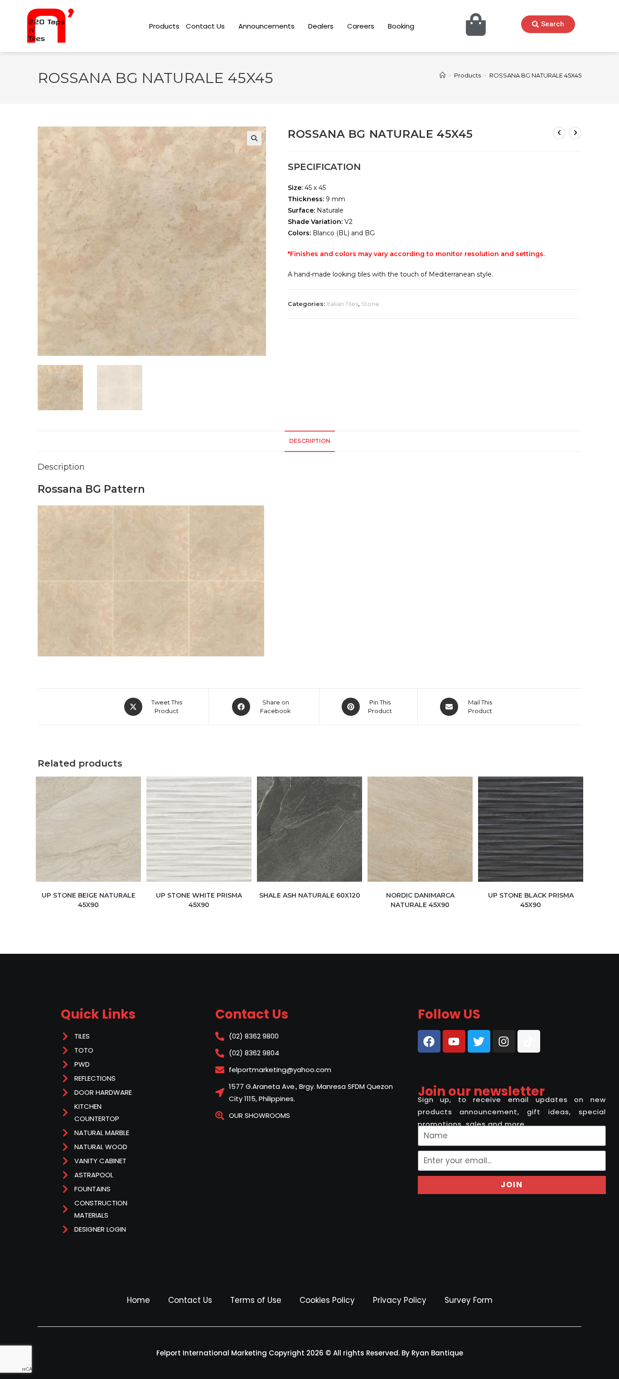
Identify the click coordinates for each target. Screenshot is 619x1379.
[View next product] (575, 132)
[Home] (442, 75)
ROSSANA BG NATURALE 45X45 (535, 75)
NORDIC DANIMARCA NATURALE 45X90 (420, 900)
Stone (370, 303)
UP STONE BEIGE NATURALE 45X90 (88, 900)
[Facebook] (429, 1041)
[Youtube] (454, 1041)
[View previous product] (559, 132)
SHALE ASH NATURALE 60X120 (309, 895)
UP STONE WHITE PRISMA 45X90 (199, 900)
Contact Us (190, 1300)
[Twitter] (479, 1041)
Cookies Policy (327, 1300)
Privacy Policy (399, 1300)
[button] (254, 138)
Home (138, 1300)
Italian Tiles (342, 303)
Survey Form (469, 1300)
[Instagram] (504, 1041)
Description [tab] (309, 440)
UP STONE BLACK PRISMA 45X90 (531, 900)
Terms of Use (255, 1300)
